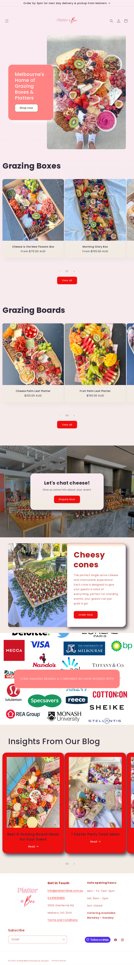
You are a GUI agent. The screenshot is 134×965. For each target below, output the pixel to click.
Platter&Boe (23, 960)
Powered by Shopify (39, 960)
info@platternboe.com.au (65, 891)
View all (67, 280)
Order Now (86, 615)
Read (31, 846)
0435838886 (56, 898)
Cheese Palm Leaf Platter (33, 391)
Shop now (26, 108)
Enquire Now (67, 499)
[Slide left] (59, 271)
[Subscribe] (63, 939)
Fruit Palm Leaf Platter (95, 391)
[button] (6, 21)
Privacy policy (59, 960)
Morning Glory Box (95, 246)
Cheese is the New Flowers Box (33, 246)
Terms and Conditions (63, 920)
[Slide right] (74, 271)
